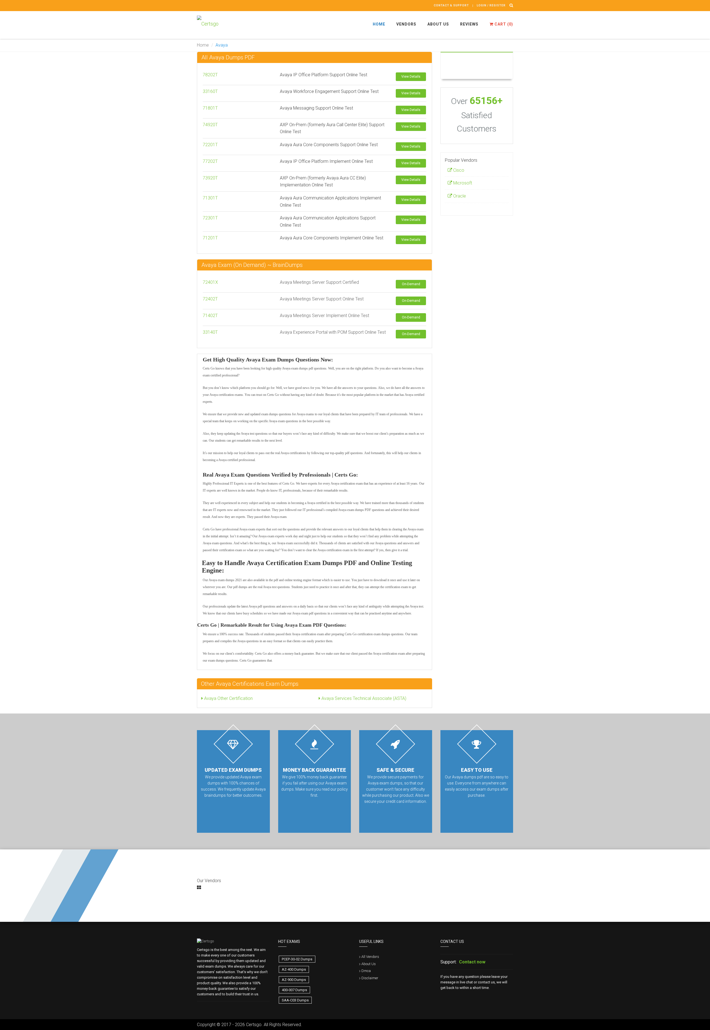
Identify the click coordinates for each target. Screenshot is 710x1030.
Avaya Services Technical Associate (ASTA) (363, 698)
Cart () (503, 24)
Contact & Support (451, 5)
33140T (210, 332)
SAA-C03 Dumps (295, 1000)
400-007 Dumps (294, 990)
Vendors (406, 24)
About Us (438, 24)
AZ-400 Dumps (294, 969)
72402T (210, 299)
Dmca (366, 971)
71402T (210, 315)
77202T (210, 161)
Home (379, 24)
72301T (210, 218)
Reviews (469, 24)
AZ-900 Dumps (294, 980)
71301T (210, 198)
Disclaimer (369, 978)
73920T (210, 178)
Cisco (458, 170)
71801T (210, 108)
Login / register (491, 5)
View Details (410, 77)
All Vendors (370, 957)
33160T (210, 91)
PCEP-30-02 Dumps (297, 959)
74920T (210, 124)
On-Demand (411, 284)
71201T (210, 238)
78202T (210, 74)
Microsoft (462, 183)
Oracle (459, 196)
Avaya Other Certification (228, 698)
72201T (210, 144)
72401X (210, 282)
